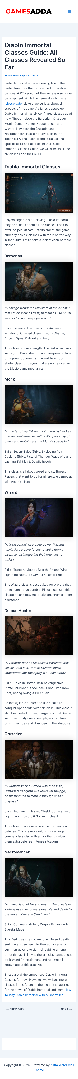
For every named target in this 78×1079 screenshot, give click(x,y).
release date (13, 103)
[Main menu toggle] (69, 11)
